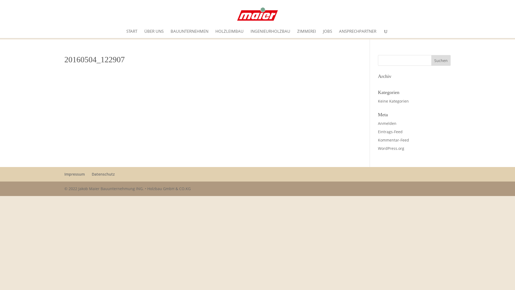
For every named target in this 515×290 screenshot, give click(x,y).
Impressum (74, 174)
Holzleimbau (229, 31)
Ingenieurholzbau (270, 31)
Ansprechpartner (357, 31)
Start (131, 31)
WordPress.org (391, 148)
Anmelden (387, 123)
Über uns (154, 31)
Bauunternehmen (189, 31)
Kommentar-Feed (393, 140)
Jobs (327, 31)
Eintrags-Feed (390, 131)
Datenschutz (103, 174)
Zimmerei (306, 31)
